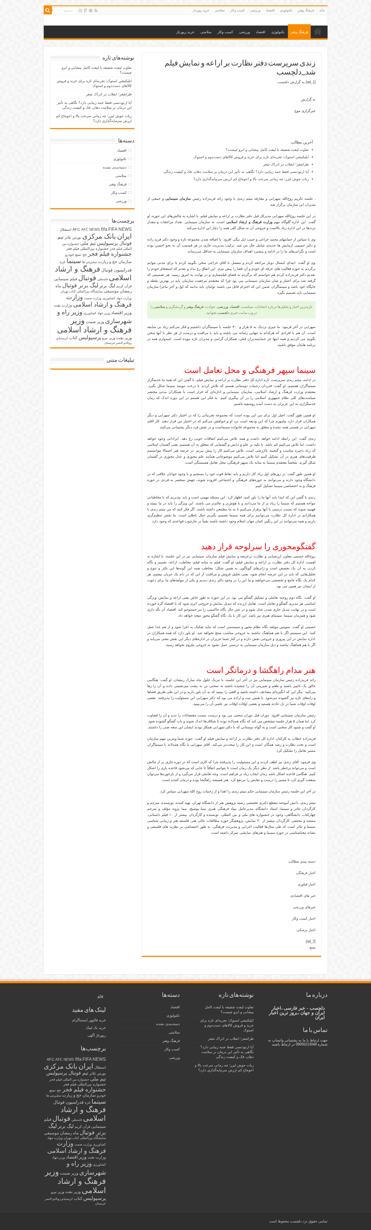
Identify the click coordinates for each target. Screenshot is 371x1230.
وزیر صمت (95, 321)
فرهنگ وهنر (306, 10)
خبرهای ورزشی (304, 907)
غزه (62, 262)
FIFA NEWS (120, 229)
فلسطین (102, 279)
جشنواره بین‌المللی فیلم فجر (87, 248)
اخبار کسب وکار (304, 918)
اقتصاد (270, 10)
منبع (313, 947)
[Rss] (96, 10)
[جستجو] (48, 10)
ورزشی (255, 10)
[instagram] (80, 10)
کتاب (73, 338)
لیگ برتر (107, 285)
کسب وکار (237, 10)
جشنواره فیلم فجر (110, 254)
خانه (322, 10)
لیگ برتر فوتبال (80, 285)
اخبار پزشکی (306, 930)
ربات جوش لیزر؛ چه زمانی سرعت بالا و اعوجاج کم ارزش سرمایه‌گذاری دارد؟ (251, 179)
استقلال (65, 229)
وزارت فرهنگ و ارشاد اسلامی (99, 301)
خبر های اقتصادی (303, 896)
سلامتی (220, 10)
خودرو (69, 254)
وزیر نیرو (108, 338)
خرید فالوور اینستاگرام (89, 1020)
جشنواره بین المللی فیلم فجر (69, 1079)
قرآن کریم (124, 286)
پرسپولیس (89, 337)
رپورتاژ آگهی (96, 1035)
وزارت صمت (92, 298)
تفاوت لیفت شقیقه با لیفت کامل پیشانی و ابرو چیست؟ (267, 150)
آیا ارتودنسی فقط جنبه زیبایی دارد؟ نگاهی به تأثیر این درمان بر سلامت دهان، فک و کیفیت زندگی (236, 172)
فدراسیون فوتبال (116, 269)
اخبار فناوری (307, 884)
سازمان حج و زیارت (115, 261)
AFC (76, 229)
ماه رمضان (69, 1133)
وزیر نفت (124, 338)
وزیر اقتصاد (121, 312)
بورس (76, 237)
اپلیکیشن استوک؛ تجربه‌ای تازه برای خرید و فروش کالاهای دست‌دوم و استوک (251, 157)
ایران (124, 236)
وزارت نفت (63, 305)
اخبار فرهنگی (306, 873)
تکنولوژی (286, 10)
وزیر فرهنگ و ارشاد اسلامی (94, 325)
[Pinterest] (91, 10)
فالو (100, 996)
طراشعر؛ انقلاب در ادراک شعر (286, 164)
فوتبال (87, 278)
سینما (74, 260)
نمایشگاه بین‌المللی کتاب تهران (82, 291)
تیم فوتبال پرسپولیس (67, 1073)
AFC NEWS (90, 229)
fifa (104, 229)
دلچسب (283, 82)
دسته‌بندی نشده (115, 167)
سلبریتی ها (89, 262)
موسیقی (111, 291)
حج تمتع (81, 254)
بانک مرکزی (99, 236)
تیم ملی (88, 243)
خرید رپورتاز (201, 10)
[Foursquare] (85, 10)
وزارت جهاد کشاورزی (117, 298)
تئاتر (68, 237)
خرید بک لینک (96, 1028)
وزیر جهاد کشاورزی (96, 313)
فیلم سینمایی (65, 278)
